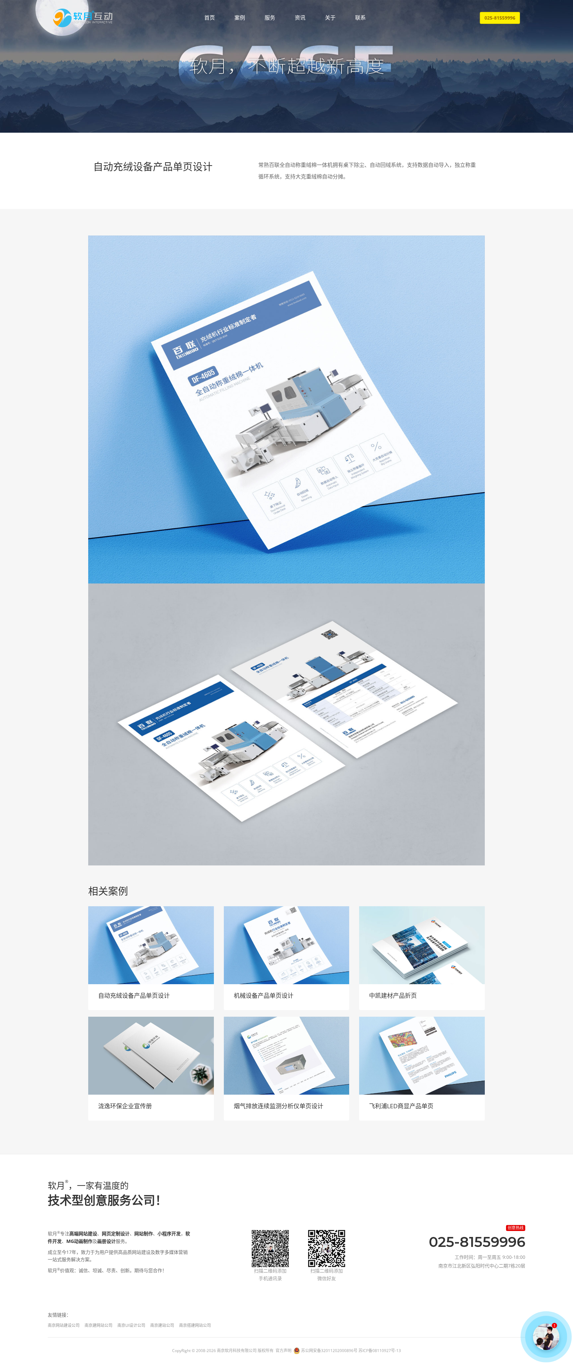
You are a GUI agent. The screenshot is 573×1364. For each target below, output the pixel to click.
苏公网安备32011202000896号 (329, 1350)
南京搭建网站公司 (195, 1325)
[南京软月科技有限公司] (82, 18)
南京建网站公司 (98, 1325)
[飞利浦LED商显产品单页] (422, 1056)
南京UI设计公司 (131, 1325)
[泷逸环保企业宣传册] (151, 1056)
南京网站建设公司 (64, 1325)
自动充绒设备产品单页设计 (134, 995)
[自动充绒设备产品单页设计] (151, 945)
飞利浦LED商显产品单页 (401, 1106)
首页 (209, 17)
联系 (360, 17)
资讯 (300, 17)
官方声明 (283, 1350)
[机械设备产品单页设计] (287, 945)
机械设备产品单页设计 (263, 995)
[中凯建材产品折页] (422, 945)
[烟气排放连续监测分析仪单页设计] (287, 1056)
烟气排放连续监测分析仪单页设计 (278, 1106)
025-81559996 (499, 18)
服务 (270, 17)
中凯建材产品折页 (393, 995)
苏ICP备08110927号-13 (379, 1350)
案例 (239, 17)
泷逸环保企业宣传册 (125, 1106)
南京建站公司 (162, 1325)
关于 (330, 17)
